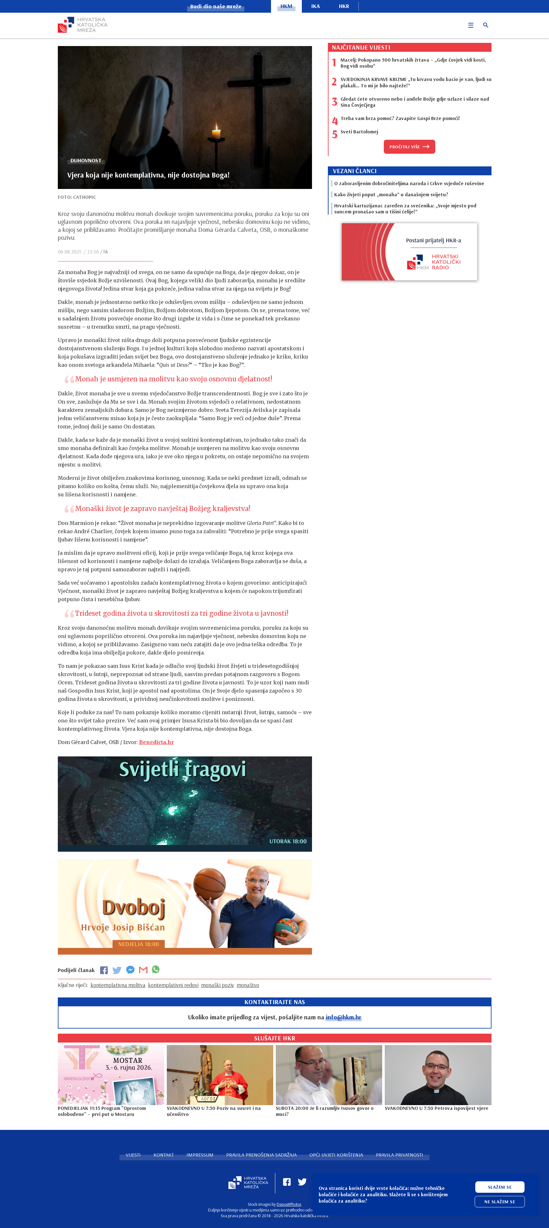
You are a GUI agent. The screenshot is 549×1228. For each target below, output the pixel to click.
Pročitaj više (405, 147)
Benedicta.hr (156, 742)
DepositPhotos (289, 1204)
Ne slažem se (500, 1202)
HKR (344, 6)
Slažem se (500, 1187)
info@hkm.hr (343, 1017)
